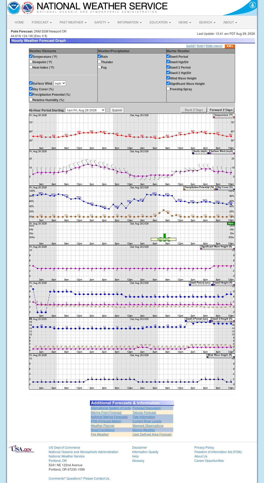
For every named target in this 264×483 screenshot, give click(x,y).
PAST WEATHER (72, 22)
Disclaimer (139, 447)
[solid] (190, 45)
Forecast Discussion (147, 408)
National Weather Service (67, 456)
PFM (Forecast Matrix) (106, 421)
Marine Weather (144, 430)
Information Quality (145, 451)
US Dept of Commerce (64, 447)
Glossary (138, 460)
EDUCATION (159, 22)
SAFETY (100, 22)
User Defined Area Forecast (152, 434)
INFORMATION (128, 22)
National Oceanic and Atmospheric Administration (83, 451)
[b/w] (200, 45)
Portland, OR (58, 460)
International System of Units (111, 408)
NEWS (184, 22)
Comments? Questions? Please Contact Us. (79, 478)
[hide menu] (214, 45)
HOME (19, 22)
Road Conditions (102, 430)
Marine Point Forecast (106, 412)
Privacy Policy (204, 447)
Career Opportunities (209, 460)
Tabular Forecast (144, 412)
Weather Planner (102, 425)
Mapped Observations (148, 425)
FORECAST (40, 22)
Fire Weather (100, 434)
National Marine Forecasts (109, 416)
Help (135, 456)
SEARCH (206, 22)
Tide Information (144, 416)
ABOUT (229, 22)
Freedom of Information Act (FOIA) (218, 451)
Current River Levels (147, 421)
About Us (200, 456)
